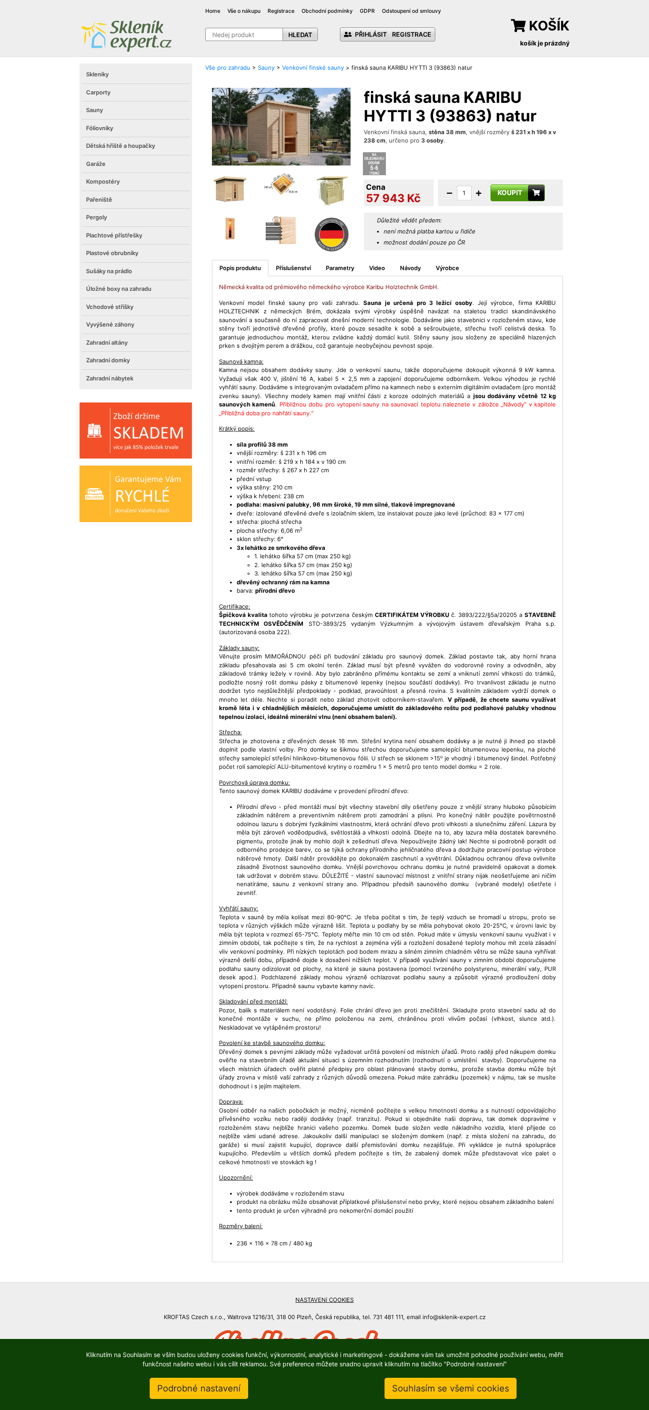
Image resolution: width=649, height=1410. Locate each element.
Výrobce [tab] (447, 267)
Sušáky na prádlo (109, 270)
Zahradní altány (107, 342)
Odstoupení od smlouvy (411, 11)
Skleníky (97, 74)
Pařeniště (99, 199)
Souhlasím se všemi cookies (450, 1388)
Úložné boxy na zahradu (118, 288)
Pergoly (96, 217)
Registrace (281, 11)
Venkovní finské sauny (313, 67)
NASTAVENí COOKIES (324, 1299)
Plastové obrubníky (112, 252)
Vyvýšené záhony (110, 324)
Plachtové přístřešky (114, 235)
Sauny (94, 109)
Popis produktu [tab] (240, 267)
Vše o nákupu (243, 11)
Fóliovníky (99, 128)
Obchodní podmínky (327, 11)
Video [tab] (377, 267)
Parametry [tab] (340, 267)
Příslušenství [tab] (293, 267)
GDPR (367, 11)
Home (212, 11)
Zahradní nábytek (109, 378)
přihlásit (370, 34)
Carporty (98, 92)
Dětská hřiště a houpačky (120, 145)
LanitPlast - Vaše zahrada (126, 35)
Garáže (96, 163)
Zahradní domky (108, 360)
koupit (510, 192)
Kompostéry (103, 181)
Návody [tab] (410, 267)
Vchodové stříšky (109, 306)
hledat (300, 34)
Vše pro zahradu (227, 67)
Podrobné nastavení (199, 1388)
